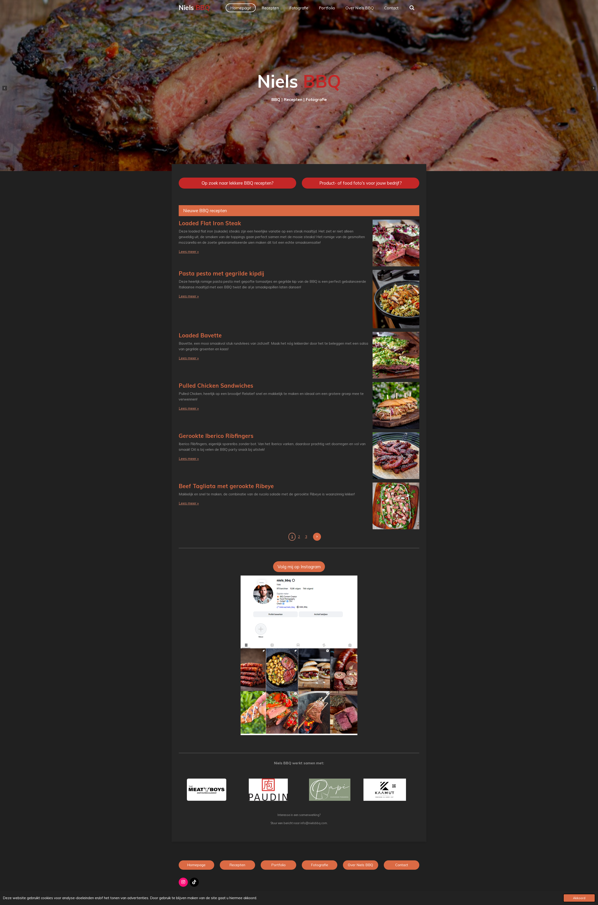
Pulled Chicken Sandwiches (216, 385)
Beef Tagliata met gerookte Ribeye (226, 486)
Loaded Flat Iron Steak (210, 223)
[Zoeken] (411, 8)
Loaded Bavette (200, 335)
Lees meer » (189, 251)
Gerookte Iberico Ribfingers (216, 435)
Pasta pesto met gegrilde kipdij (221, 273)
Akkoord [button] (579, 898)
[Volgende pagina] (317, 537)
